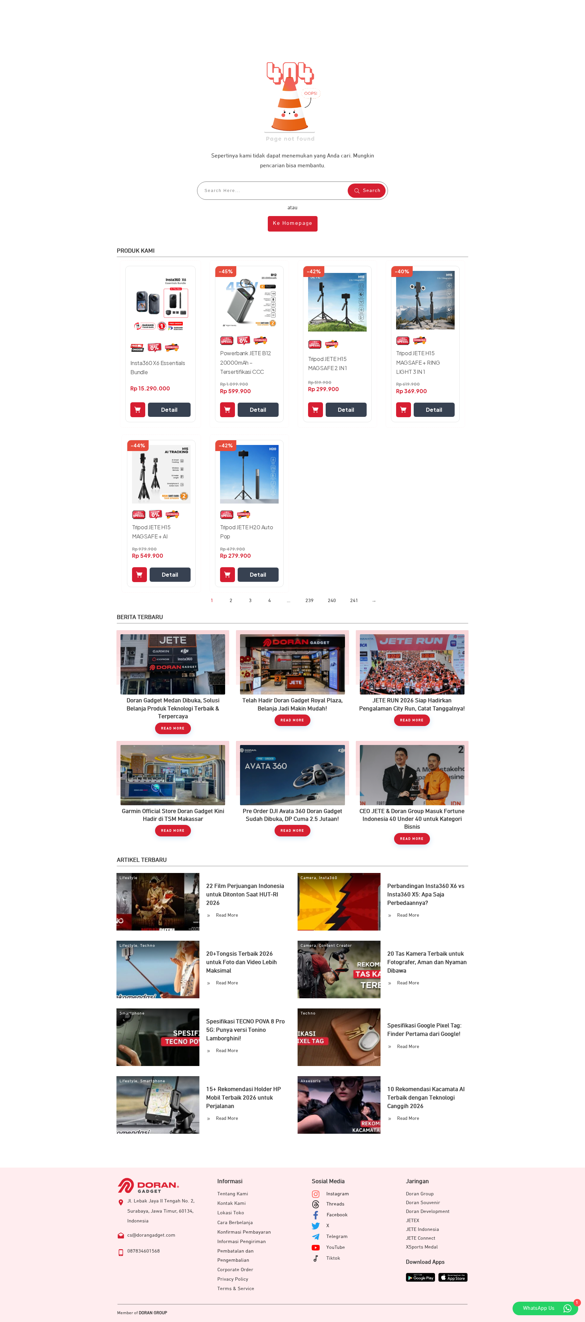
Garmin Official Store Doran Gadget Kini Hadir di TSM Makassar (172, 793)
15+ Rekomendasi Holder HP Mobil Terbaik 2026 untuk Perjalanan (243, 1097)
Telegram (337, 1236)
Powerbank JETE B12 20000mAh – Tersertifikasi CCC (245, 362)
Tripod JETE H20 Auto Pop (246, 532)
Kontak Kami (231, 1203)
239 (309, 600)
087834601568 (143, 1251)
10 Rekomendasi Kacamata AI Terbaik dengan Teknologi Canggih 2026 (426, 1097)
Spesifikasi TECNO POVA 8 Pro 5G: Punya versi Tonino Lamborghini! (245, 1030)
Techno (147, 946)
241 (354, 600)
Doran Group (420, 1193)
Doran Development (428, 1211)
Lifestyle (128, 878)
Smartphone (132, 1013)
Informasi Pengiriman (241, 1241)
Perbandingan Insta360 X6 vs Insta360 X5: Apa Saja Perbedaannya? (425, 894)
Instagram (337, 1193)
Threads (335, 1204)
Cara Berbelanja (235, 1222)
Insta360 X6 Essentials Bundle (157, 367)
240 (332, 600)
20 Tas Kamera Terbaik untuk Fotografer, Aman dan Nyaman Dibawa (427, 962)
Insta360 (328, 878)
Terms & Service (235, 1288)
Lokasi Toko (230, 1212)
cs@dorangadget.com (151, 1235)
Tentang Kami (232, 1193)
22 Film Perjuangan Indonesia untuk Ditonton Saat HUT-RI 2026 (245, 894)
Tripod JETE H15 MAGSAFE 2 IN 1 (327, 363)
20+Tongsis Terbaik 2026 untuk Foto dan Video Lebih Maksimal (241, 962)
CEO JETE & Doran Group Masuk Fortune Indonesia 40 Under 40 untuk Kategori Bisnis (412, 793)
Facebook (337, 1214)
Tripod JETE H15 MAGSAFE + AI (151, 532)
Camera (308, 878)
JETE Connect (420, 1238)
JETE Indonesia (422, 1229)
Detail (169, 409)
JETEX (412, 1220)
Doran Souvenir (423, 1202)
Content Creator (335, 946)
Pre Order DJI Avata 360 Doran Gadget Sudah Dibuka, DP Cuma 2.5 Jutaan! (292, 793)
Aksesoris (311, 1081)
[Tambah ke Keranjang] (137, 409)
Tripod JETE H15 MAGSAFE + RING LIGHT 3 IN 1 (418, 362)
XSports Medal (422, 1247)
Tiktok (333, 1258)
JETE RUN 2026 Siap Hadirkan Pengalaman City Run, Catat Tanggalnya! (412, 682)
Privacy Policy (232, 1279)
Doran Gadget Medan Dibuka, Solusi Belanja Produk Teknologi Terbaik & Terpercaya (172, 682)
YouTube (335, 1247)
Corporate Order (235, 1269)
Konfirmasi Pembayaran (244, 1232)
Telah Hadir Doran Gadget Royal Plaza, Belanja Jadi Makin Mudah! (292, 682)
